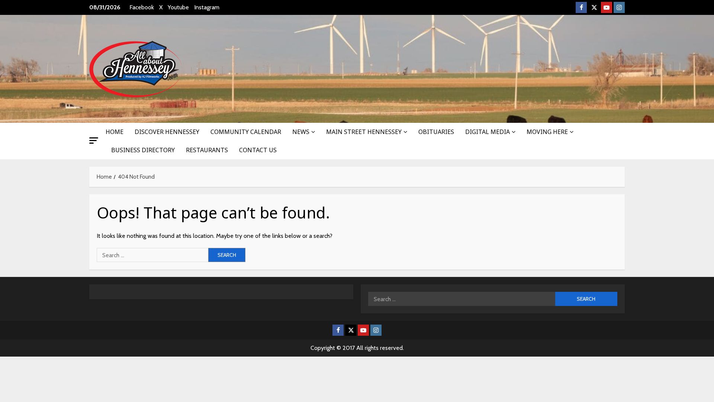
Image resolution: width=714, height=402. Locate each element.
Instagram (206, 7)
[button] (93, 140)
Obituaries (436, 132)
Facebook (141, 7)
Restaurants (207, 150)
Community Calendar (245, 132)
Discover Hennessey (167, 132)
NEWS (300, 132)
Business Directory (143, 150)
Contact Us (258, 150)
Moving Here (547, 132)
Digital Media (487, 132)
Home (114, 132)
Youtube (178, 7)
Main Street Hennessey (364, 132)
